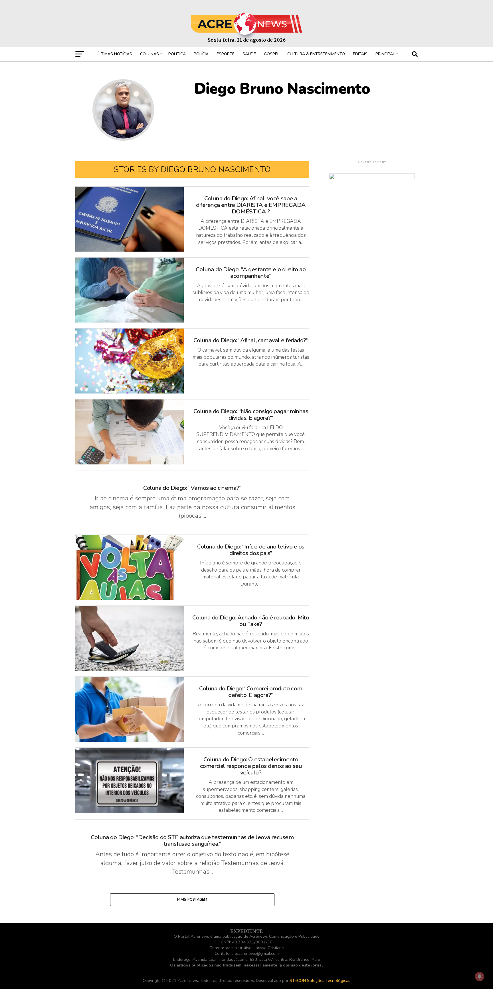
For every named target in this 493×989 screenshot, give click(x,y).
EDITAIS (360, 54)
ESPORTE (226, 54)
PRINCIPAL (385, 54)
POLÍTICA (177, 54)
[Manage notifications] (479, 976)
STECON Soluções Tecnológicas (320, 980)
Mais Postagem (192, 899)
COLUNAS (149, 54)
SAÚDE (249, 54)
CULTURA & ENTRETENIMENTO (316, 54)
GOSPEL (271, 54)
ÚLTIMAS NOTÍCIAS (114, 54)
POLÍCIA (201, 54)
